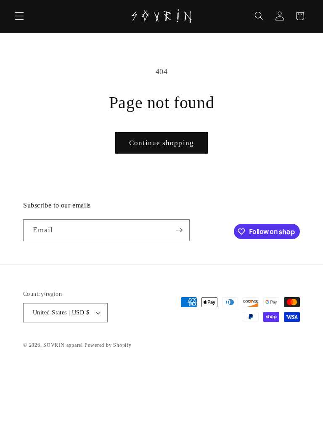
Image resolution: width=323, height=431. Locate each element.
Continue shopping (161, 143)
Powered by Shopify (108, 345)
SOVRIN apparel (63, 345)
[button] (19, 16)
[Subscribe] (179, 230)
